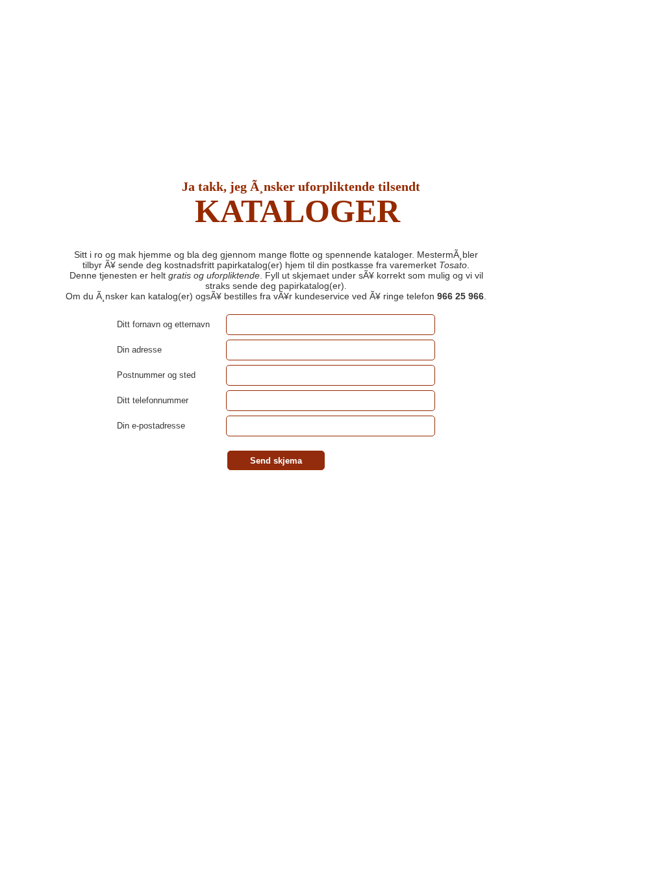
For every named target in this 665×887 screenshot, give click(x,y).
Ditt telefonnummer (152, 400)
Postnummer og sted (156, 375)
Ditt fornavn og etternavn (163, 324)
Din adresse (139, 350)
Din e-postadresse (151, 426)
